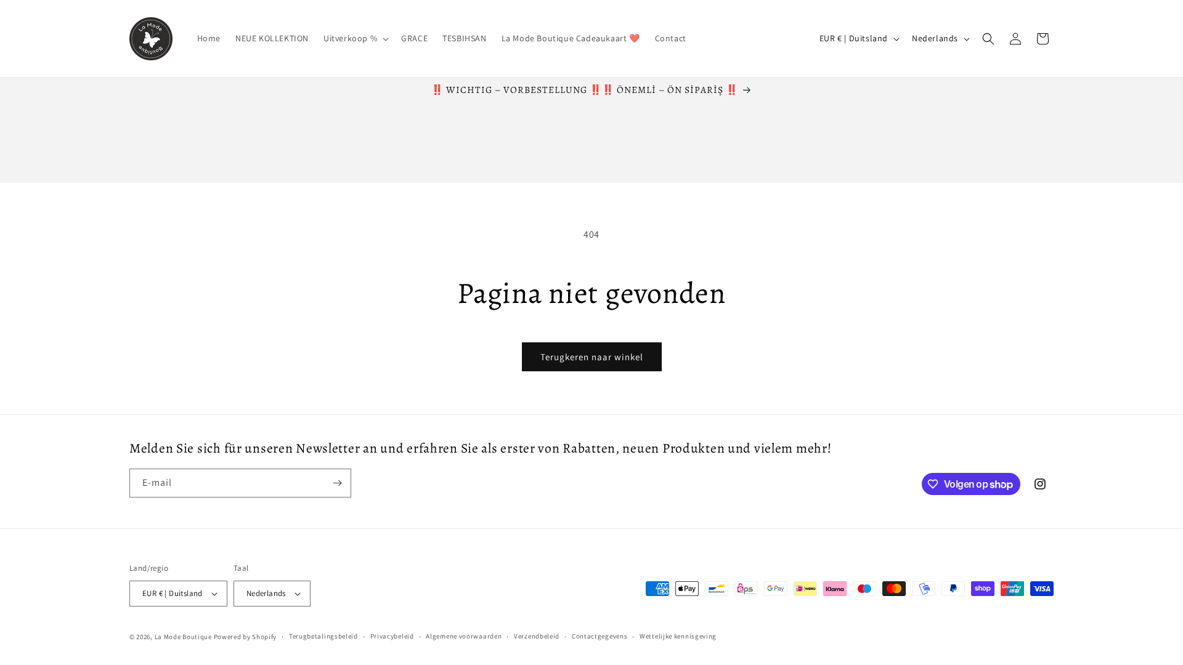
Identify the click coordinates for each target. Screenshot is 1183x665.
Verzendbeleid (536, 636)
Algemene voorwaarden (464, 636)
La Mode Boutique (183, 636)
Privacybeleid (392, 636)
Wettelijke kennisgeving (678, 636)
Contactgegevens (600, 636)
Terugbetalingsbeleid (323, 636)
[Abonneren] (337, 483)
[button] (355, 38)
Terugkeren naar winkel (591, 357)
